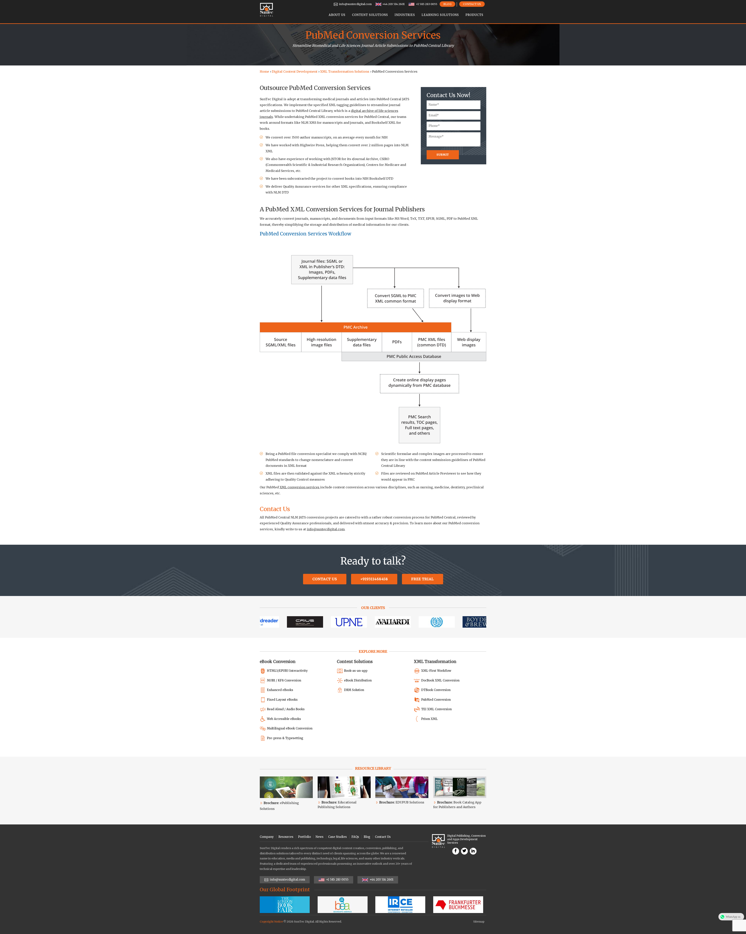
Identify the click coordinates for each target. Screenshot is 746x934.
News (319, 837)
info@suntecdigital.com (355, 4)
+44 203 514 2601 (393, 4)
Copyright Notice (271, 921)
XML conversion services (300, 487)
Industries (405, 15)
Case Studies (337, 837)
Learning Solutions (440, 15)
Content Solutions (370, 15)
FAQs (355, 837)
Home (264, 71)
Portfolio (304, 837)
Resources (285, 837)
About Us (337, 15)
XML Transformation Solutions (344, 71)
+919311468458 (374, 579)
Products (474, 15)
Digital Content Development (294, 71)
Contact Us (472, 4)
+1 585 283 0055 (426, 4)
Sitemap (478, 921)
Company (267, 837)
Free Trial (422, 579)
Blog (447, 4)
